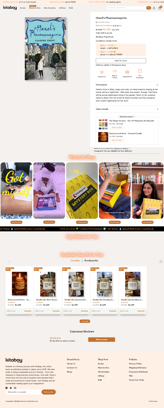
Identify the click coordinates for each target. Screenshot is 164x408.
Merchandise (103, 372)
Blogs (69, 372)
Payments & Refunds (138, 372)
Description (101, 84)
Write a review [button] (101, 339)
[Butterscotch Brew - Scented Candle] (19, 288)
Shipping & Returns (137, 367)
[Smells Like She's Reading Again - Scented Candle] (48, 289)
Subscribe (49, 392)
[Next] (161, 262)
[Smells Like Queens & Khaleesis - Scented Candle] (76, 289)
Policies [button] (133, 359)
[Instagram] (15, 388)
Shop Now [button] (103, 359)
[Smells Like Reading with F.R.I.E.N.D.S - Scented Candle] (133, 289)
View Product (16, 222)
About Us (71, 363)
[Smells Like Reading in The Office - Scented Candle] (104, 289)
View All (85, 321)
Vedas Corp (153, 401)
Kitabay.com (33, 401)
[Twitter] (11, 388)
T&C (131, 376)
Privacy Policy (135, 363)
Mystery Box (103, 367)
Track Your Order (136, 380)
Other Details (102, 109)
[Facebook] (7, 388)
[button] (23, 8)
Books (101, 363)
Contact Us (72, 367)
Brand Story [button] (73, 359)
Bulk (100, 380)
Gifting (101, 376)
